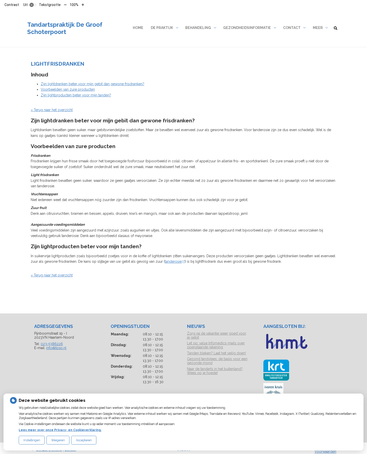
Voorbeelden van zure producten (68, 89)
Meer (318, 28)
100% (74, 5)
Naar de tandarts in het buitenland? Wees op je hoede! (215, 371)
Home (138, 28)
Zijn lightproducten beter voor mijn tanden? (76, 95)
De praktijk (162, 28)
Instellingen (31, 440)
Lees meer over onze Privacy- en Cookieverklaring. (60, 430)
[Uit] (33, 4)
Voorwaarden (325, 452)
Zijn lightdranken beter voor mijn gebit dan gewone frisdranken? (92, 84)
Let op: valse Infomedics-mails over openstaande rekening (216, 345)
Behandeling (198, 28)
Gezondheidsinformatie (247, 28)
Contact (292, 28)
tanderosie (173, 261)
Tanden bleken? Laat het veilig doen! (216, 353)
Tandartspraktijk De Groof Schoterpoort (64, 28)
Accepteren (84, 440)
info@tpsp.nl (56, 348)
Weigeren (58, 440)
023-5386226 (52, 344)
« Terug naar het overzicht (52, 110)
